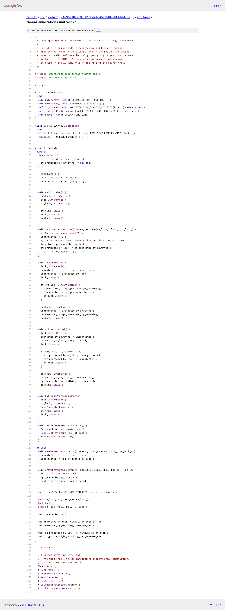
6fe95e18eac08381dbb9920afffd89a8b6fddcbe (95, 17)
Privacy (31, 604)
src (42, 17)
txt (210, 604)
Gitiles (21, 604)
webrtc (31, 17)
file (98, 30)
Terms (40, 604)
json (218, 604)
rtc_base (143, 17)
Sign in (217, 5)
